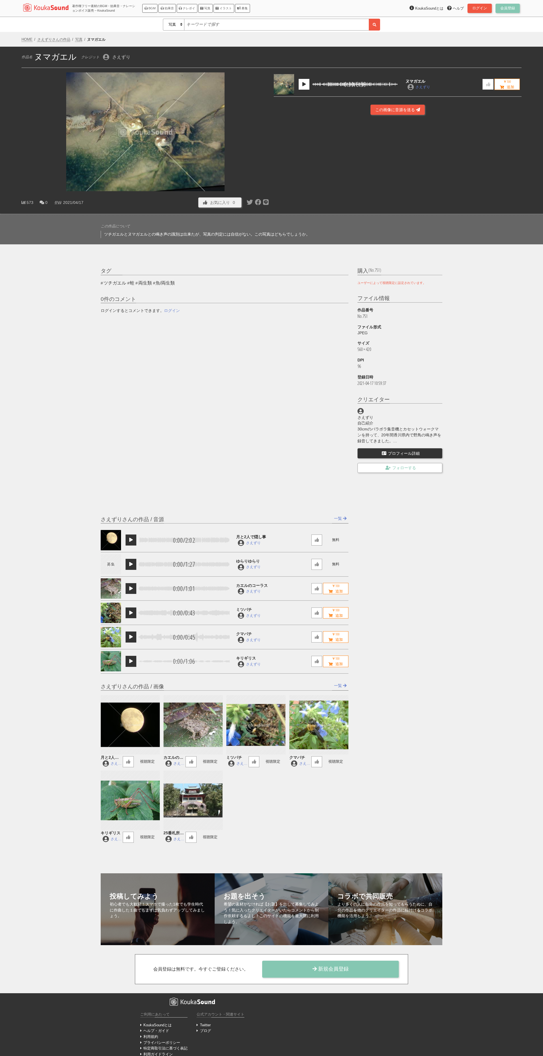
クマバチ (244, 634)
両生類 (145, 283)
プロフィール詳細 (404, 453)
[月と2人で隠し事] (111, 540)
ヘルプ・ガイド (156, 1031)
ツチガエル (115, 283)
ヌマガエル (415, 81)
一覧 (338, 518)
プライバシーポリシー (161, 1042)
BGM (152, 8)
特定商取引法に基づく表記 (165, 1048)
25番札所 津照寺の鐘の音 (173, 833)
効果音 (169, 8)
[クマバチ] (111, 637)
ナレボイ (188, 8)
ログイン (172, 310)
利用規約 (150, 1037)
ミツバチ (244, 609)
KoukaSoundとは (157, 1025)
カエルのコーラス (252, 585)
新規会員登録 (333, 969)
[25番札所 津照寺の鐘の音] (193, 800)
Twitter (205, 1025)
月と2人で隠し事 (251, 537)
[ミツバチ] (111, 613)
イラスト (225, 8)
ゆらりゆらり (248, 561)
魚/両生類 (165, 283)
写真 (206, 8)
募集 (244, 8)
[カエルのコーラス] (111, 588)
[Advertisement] (397, 190)
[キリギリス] (111, 661)
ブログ (205, 1031)
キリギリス (246, 658)
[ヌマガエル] (284, 84)
